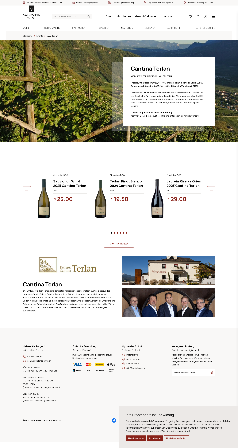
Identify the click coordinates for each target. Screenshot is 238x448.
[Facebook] (114, 420)
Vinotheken (124, 16)
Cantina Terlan (119, 243)
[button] (111, 232)
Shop (109, 16)
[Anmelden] (206, 16)
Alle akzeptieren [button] (136, 438)
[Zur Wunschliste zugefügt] (85, 175)
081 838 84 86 (210, 3)
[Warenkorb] (198, 16)
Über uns (167, 16)
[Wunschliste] (190, 16)
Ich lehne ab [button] (155, 438)
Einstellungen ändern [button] (176, 438)
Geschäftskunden (146, 16)
